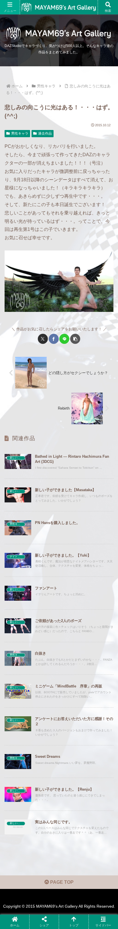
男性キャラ (19, 133)
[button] (75, 339)
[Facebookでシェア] (54, 339)
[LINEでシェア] (64, 339)
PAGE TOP (61, 882)
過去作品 (45, 133)
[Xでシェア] (43, 339)
